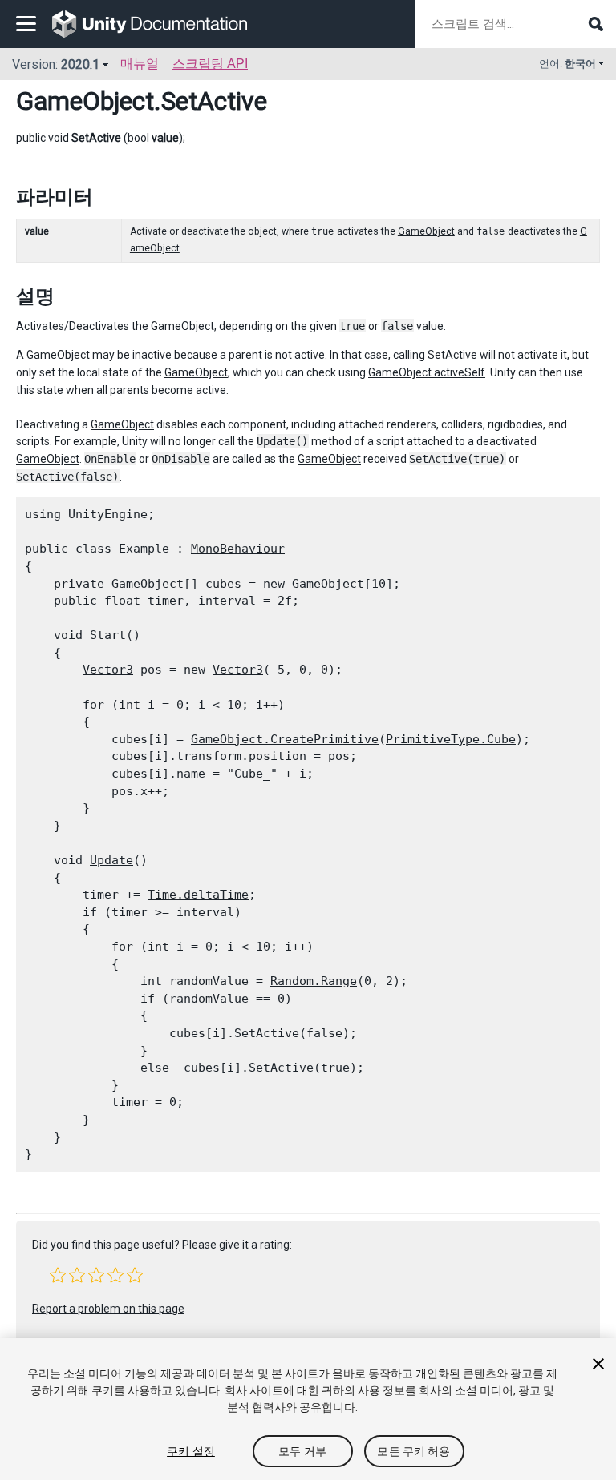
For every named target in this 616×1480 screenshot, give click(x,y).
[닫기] (598, 1363)
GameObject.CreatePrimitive (285, 739)
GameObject (85, 101)
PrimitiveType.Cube (451, 739)
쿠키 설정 (191, 1451)
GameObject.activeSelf (426, 372)
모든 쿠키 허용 (413, 1451)
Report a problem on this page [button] (108, 1308)
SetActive (452, 354)
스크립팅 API (210, 63)
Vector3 (108, 669)
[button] (57, 1275)
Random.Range (313, 981)
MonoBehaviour (238, 548)
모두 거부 (302, 1451)
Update (111, 860)
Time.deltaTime (198, 894)
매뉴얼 (139, 63)
